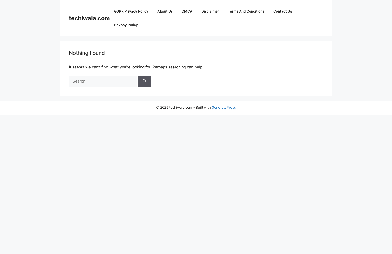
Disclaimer (210, 11)
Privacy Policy (126, 25)
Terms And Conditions (246, 11)
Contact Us (282, 11)
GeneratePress (224, 107)
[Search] (144, 81)
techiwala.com (89, 18)
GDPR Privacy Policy (131, 11)
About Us (165, 11)
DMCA (187, 11)
